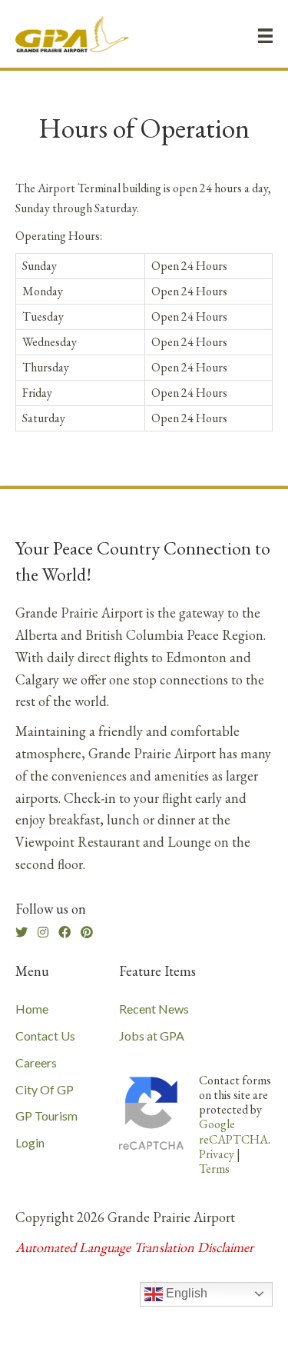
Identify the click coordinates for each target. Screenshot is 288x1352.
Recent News (154, 1008)
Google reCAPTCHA (233, 1131)
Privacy (216, 1154)
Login (30, 1142)
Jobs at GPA (151, 1035)
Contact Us (45, 1035)
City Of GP (44, 1089)
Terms (214, 1169)
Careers (36, 1062)
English (185, 1293)
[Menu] (265, 35)
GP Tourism (46, 1115)
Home (31, 1008)
